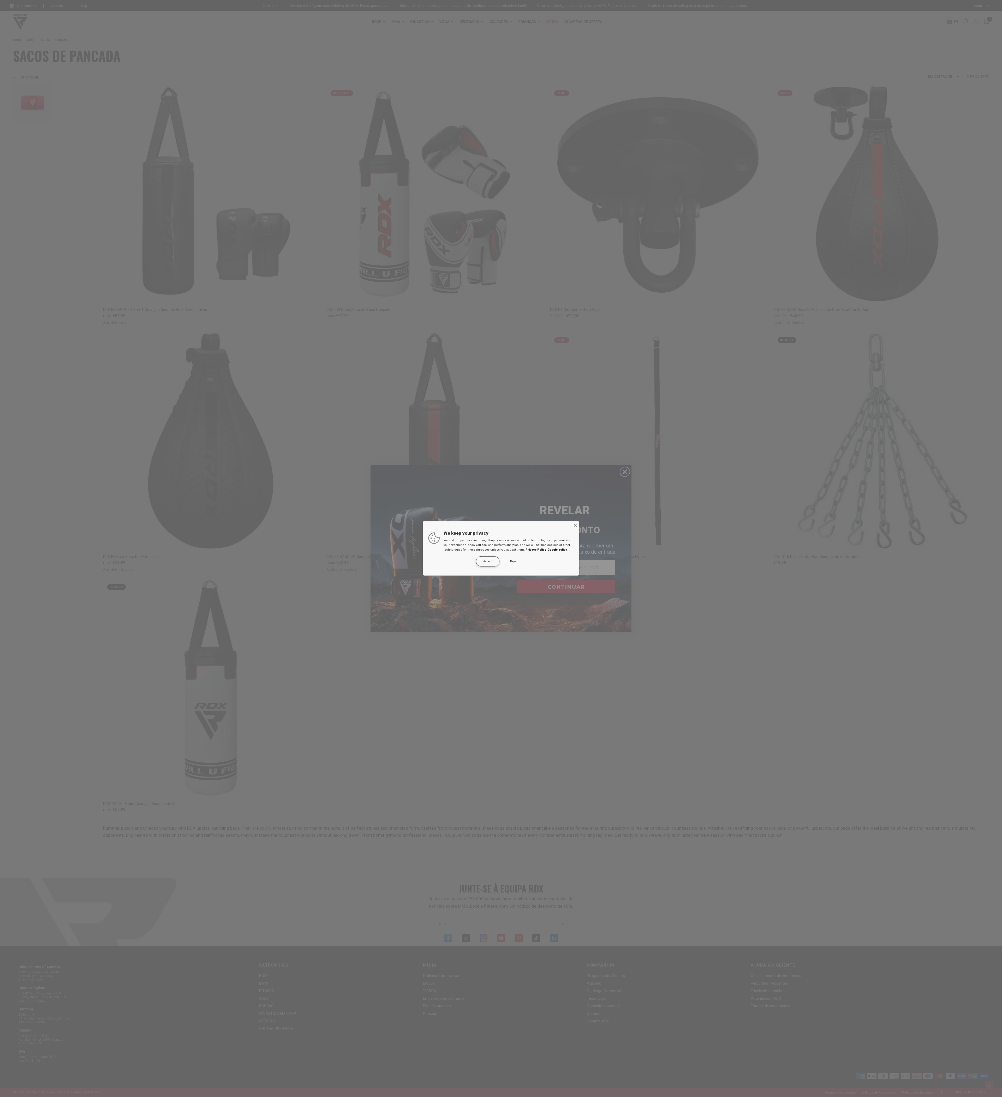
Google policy (557, 549)
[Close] (575, 525)
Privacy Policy (536, 549)
